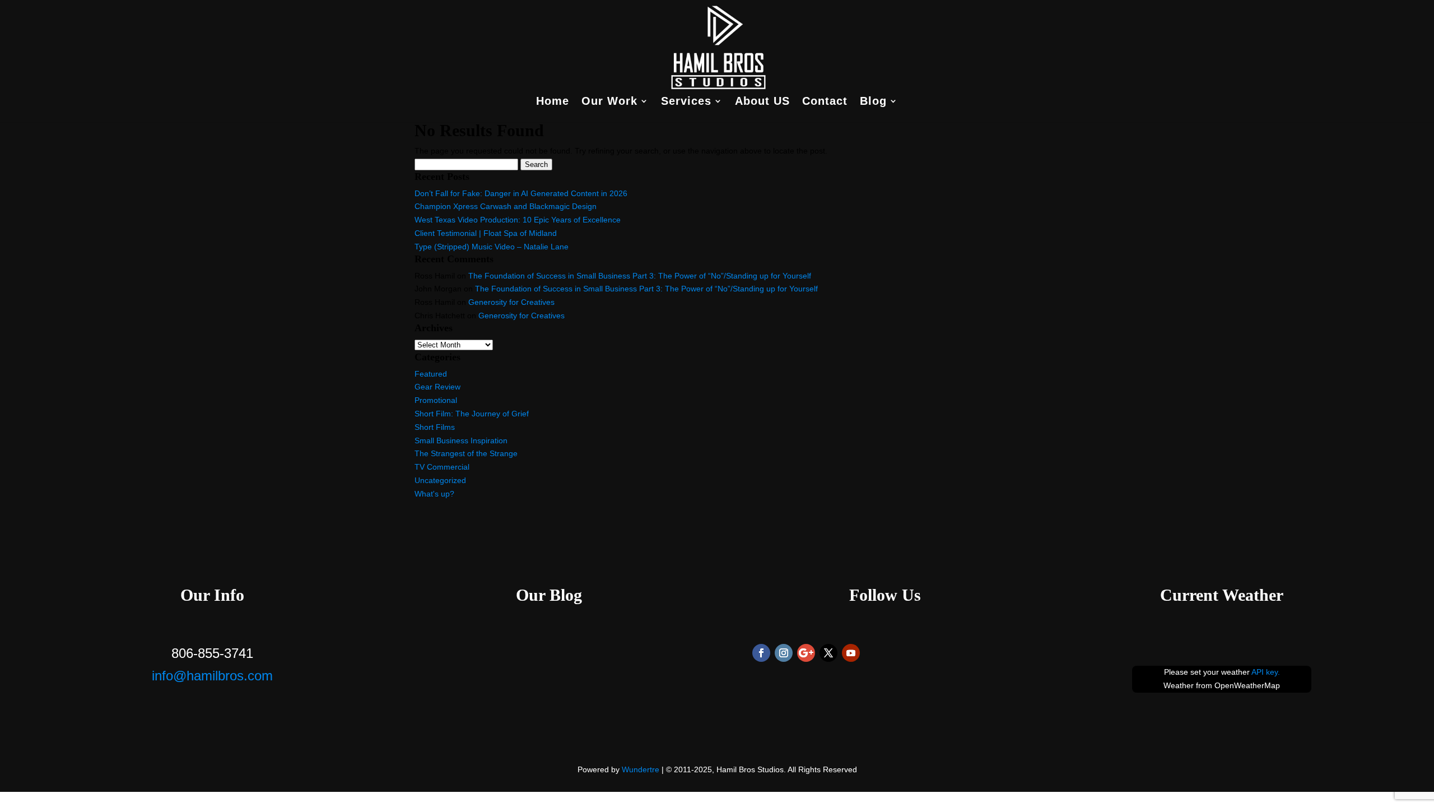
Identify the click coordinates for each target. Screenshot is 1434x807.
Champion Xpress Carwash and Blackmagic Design (506, 206)
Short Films (435, 427)
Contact (825, 102)
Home (552, 102)
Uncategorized (440, 480)
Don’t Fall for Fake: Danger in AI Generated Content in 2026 (521, 193)
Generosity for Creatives (511, 302)
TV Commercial (442, 466)
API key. (1265, 671)
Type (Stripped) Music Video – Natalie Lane (492, 246)
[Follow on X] (828, 653)
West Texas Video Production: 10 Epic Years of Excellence (518, 219)
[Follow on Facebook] (761, 653)
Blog (873, 102)
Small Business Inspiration (461, 440)
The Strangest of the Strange (466, 453)
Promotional (436, 400)
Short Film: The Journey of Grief (472, 413)
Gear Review (437, 386)
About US (762, 102)
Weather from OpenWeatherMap (1221, 685)
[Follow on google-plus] (806, 653)
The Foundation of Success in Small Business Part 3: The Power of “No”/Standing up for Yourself (639, 275)
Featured (431, 373)
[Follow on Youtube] (851, 653)
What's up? (434, 493)
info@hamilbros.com (212, 675)
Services (686, 102)
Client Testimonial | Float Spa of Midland (486, 233)
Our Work (609, 102)
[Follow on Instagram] (784, 653)
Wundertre (640, 769)
